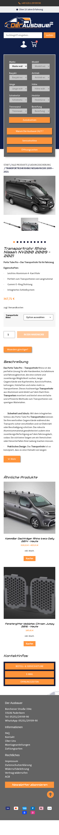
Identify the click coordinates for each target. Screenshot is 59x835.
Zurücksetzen (29, 120)
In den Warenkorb (34, 334)
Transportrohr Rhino (12, 316)
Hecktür (36, 95)
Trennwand (15, 107)
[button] (14, 242)
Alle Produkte (20, 165)
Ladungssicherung (40, 165)
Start (7, 165)
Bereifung (37, 107)
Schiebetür (14, 95)
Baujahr (13, 73)
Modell (35, 62)
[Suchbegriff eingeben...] (23, 35)
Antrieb (35, 73)
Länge (12, 84)
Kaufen (29, 558)
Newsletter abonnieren (29, 784)
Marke (12, 62)
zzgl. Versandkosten (13, 307)
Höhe (34, 84)
